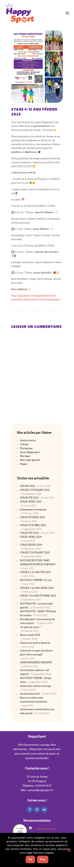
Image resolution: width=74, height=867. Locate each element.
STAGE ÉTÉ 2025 (29, 497)
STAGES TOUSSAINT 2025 (35, 490)
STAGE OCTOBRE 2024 (33, 525)
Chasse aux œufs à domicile (35, 642)
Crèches (24, 444)
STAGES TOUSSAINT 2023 (35, 552)
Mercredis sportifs (30, 460)
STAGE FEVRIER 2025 (32, 517)
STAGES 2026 (27, 486)
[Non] (69, 850)
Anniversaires (28, 440)
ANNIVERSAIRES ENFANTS (36, 662)
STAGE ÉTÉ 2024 (29, 533)
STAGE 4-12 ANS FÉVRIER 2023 (38, 595)
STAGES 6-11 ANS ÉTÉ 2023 (35, 572)
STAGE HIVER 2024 (31, 544)
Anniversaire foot (30, 693)
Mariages (25, 456)
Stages (23, 464)
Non (43, 859)
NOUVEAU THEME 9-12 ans (36, 580)
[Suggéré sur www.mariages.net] (45, 828)
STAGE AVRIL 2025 (31, 501)
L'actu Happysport (30, 452)
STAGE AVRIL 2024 (31, 536)
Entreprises (26, 448)
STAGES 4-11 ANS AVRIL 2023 (37, 588)
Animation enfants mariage (35, 686)
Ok (30, 859)
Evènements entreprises (33, 509)
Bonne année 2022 (30, 634)
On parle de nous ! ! (30, 627)
